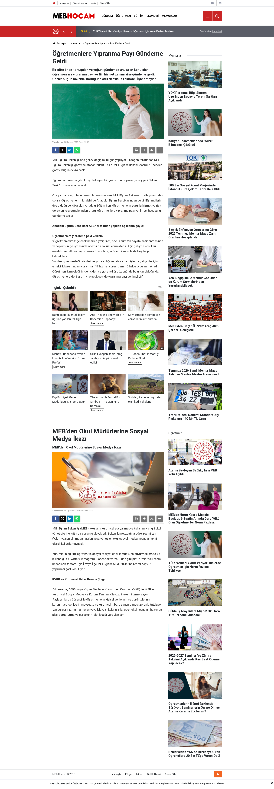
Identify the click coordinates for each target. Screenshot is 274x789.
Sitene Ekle (105, 3)
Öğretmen (123, 15)
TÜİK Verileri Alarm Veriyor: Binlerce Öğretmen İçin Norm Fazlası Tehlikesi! (134, 31)
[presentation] (64, 31)
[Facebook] (55, 150)
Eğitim (138, 15)
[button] (144, 150)
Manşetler (64, 3)
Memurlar (169, 15)
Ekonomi (153, 15)
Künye (128, 774)
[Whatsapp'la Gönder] (77, 150)
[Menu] (208, 16)
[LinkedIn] (70, 150)
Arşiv (93, 3)
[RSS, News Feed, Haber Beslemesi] (218, 774)
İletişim (139, 774)
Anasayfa (61, 43)
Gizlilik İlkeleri (154, 774)
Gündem (107, 15)
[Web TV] (212, 3)
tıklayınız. (220, 783)
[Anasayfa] (54, 3)
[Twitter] (62, 150)
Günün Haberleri (80, 3)
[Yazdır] (136, 150)
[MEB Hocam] (73, 15)
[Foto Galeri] (220, 3)
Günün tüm (211, 31)
